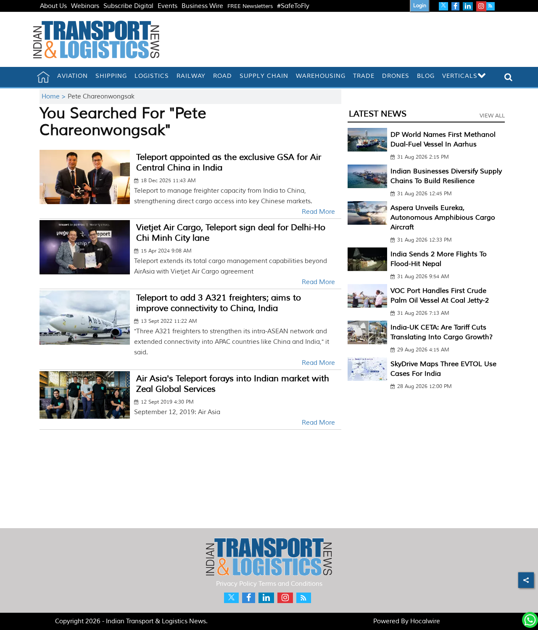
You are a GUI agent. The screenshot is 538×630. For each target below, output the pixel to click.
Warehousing (320, 76)
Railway (191, 76)
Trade (363, 76)
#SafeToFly (293, 6)
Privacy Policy (236, 584)
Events (167, 6)
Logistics (151, 76)
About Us (53, 6)
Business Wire (202, 6)
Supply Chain (264, 76)
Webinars (85, 6)
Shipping (111, 76)
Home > (55, 97)
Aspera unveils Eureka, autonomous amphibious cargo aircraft (442, 217)
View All (492, 115)
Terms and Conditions (290, 584)
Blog (426, 76)
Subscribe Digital (128, 6)
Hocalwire (425, 621)
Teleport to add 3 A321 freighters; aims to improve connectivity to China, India (218, 303)
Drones (395, 76)
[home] (43, 77)
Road (222, 76)
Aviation (72, 76)
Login (419, 6)
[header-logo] (96, 39)
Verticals (459, 76)
